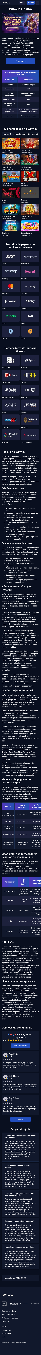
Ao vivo (15, 134)
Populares (5, 134)
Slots (33, 134)
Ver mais (20, 1119)
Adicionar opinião (20, 1045)
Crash (24, 134)
